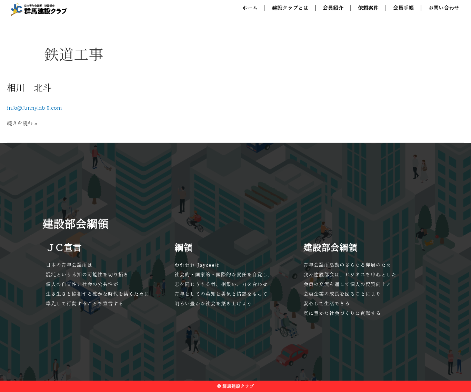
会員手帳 (403, 7)
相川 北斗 (29, 87)
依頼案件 (368, 7)
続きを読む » (22, 122)
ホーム (250, 7)
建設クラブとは (290, 7)
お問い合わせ (443, 7)
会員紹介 (333, 7)
